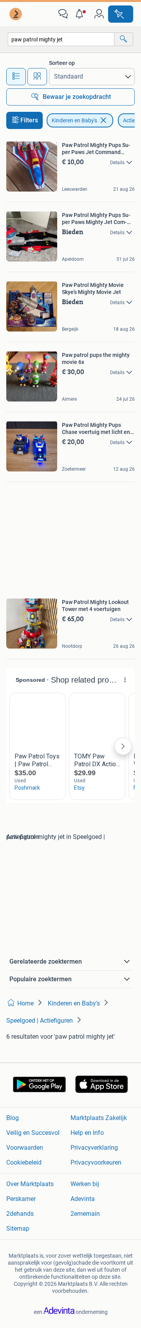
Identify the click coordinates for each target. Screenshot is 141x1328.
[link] (16, 14)
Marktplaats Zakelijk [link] (98, 1118)
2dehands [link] (20, 1213)
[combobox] (61, 39)
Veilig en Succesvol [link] (33, 1132)
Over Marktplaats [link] (30, 1184)
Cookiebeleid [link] (24, 1162)
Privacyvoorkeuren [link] (95, 1162)
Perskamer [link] (21, 1199)
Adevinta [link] (82, 1199)
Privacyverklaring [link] (94, 1147)
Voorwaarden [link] (24, 1147)
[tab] (16, 76)
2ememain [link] (85, 1213)
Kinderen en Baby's (74, 120)
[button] (81, 14)
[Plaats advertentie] (120, 14)
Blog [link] (12, 1118)
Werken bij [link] (84, 1184)
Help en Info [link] (87, 1132)
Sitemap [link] (17, 1228)
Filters (29, 120)
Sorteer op (62, 63)
